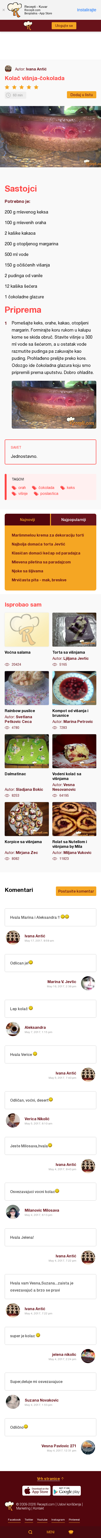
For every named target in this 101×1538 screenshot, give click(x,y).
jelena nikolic (64, 1354)
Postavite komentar (76, 891)
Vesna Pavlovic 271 (59, 1446)
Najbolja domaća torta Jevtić (38, 544)
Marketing (23, 1508)
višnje (23, 493)
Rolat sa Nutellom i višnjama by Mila (74, 831)
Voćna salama (27, 640)
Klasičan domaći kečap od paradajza (46, 553)
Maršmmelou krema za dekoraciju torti (48, 535)
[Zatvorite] (3, 9)
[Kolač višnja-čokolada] (54, 405)
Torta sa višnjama (74, 640)
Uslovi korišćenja (69, 1504)
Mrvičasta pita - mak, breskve (39, 580)
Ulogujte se (64, 26)
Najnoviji (27, 519)
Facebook (14, 1519)
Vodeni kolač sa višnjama (74, 766)
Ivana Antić (36, 69)
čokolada (46, 487)
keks (71, 487)
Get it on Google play (67, 1491)
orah (22, 487)
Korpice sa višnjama (27, 831)
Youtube (42, 1519)
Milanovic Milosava (42, 1210)
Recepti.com (9, 1506)
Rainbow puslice (27, 700)
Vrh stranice (48, 1478)
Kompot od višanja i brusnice (74, 700)
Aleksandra (35, 1027)
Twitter (29, 1519)
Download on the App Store (36, 1491)
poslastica (49, 493)
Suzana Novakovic (42, 1400)
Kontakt (38, 1508)
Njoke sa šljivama (27, 571)
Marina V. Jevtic (61, 981)
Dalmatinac (27, 766)
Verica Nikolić (37, 1118)
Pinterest (74, 1519)
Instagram (58, 1519)
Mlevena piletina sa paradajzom (41, 562)
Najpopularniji (73, 519)
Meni (50, 1532)
